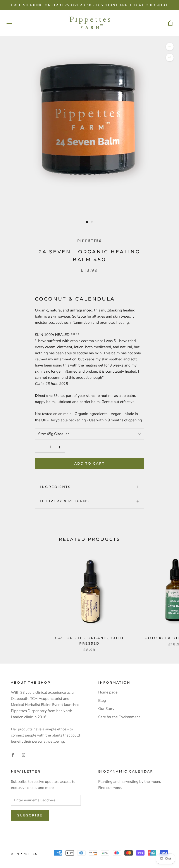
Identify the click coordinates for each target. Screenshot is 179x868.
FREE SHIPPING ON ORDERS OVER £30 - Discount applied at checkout (89, 5)
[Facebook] (13, 755)
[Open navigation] (9, 23)
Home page (107, 692)
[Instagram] (23, 755)
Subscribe (30, 815)
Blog (102, 700)
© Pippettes (24, 854)
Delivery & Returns (64, 501)
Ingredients (55, 487)
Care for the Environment (119, 716)
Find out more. (110, 787)
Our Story (106, 708)
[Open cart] (170, 23)
